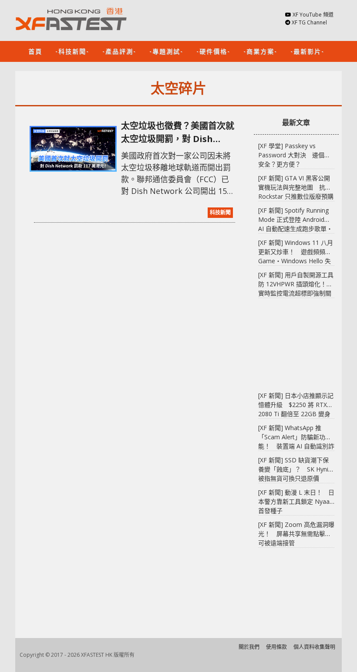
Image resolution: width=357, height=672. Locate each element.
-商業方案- (260, 50)
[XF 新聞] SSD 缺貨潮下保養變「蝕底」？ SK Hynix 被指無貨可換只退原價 (294, 469)
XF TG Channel (309, 22)
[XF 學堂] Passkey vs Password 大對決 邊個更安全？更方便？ (294, 155)
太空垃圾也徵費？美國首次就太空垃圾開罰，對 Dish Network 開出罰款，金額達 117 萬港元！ (177, 133)
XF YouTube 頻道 (313, 14)
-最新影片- (307, 50)
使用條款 (276, 647)
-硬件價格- (213, 50)
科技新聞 (220, 212)
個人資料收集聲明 (314, 647)
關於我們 (249, 647)
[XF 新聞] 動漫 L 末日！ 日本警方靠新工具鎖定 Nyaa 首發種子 (296, 501)
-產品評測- (119, 50)
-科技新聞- (72, 50)
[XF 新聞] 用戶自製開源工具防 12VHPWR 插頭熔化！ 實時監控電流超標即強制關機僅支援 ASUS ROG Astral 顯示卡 (295, 293)
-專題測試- (166, 50)
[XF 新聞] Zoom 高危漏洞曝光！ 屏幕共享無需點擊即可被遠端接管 (296, 533)
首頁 (35, 50)
